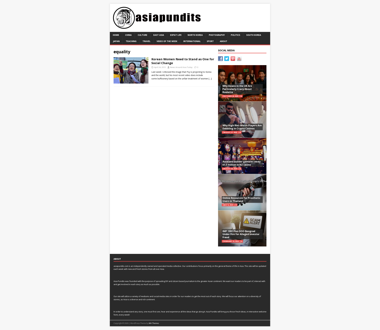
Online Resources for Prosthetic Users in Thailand (241, 199)
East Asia (158, 35)
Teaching (131, 41)
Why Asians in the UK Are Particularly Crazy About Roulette (237, 89)
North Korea (195, 35)
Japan (116, 41)
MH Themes (154, 323)
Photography (217, 35)
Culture (142, 35)
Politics (235, 35)
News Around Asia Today (181, 67)
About (223, 41)
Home (116, 35)
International (192, 41)
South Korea (253, 35)
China (128, 35)
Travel (146, 41)
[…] (210, 78)
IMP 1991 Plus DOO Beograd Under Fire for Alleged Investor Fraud (241, 234)
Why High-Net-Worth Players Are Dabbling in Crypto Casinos (242, 127)
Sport (210, 41)
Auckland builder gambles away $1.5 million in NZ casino (242, 163)
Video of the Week (167, 41)
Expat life (176, 35)
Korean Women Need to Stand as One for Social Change (182, 61)
